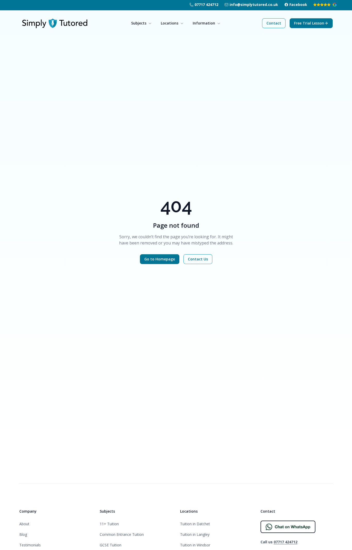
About (24, 523)
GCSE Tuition (110, 545)
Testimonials (30, 545)
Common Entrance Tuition (122, 534)
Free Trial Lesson (309, 23)
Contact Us (198, 259)
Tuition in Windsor (195, 545)
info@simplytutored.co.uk (254, 4)
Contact (273, 23)
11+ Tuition (109, 523)
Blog (23, 534)
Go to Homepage (159, 259)
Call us (279, 541)
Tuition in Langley (194, 534)
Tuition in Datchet (195, 523)
